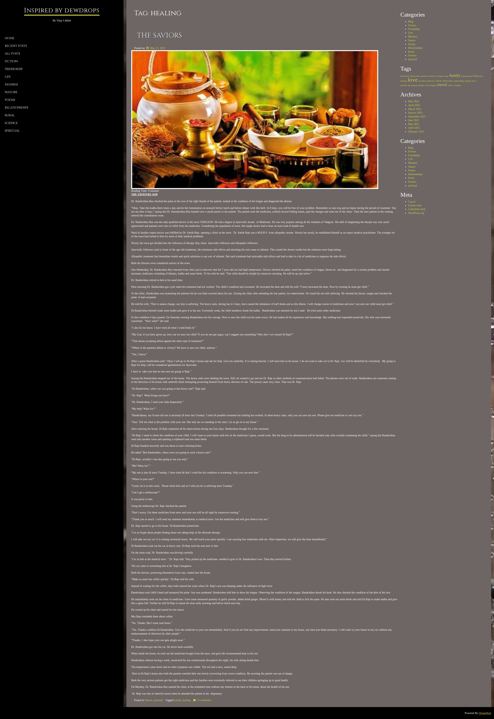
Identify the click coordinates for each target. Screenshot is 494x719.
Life (8, 77)
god (471, 76)
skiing (468, 81)
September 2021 (417, 116)
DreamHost (485, 713)
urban (450, 85)
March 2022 (414, 109)
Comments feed (416, 209)
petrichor (431, 81)
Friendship (14, 69)
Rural (10, 115)
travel (442, 84)
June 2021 (413, 120)
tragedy (433, 85)
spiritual (12, 131)
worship (457, 85)
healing (186, 700)
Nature (11, 92)
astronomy (415, 76)
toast (427, 85)
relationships (459, 81)
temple (421, 85)
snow (474, 81)
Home (9, 38)
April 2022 (414, 105)
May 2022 (413, 101)
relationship (447, 81)
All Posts (12, 53)
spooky (403, 85)
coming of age (442, 76)
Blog (410, 21)
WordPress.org (416, 213)
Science (11, 123)
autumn (423, 76)
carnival (431, 76)
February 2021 (416, 131)
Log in (411, 201)
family (177, 700)
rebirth (439, 81)
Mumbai (11, 84)
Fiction (11, 61)
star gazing (412, 85)
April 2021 (414, 127)
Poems (10, 100)
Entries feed (414, 205)
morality (422, 81)
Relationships (16, 107)
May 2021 (413, 124)
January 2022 (415, 112)
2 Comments (204, 700)
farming (464, 76)
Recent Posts (16, 46)
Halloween (478, 76)
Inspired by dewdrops (62, 10)
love (413, 80)
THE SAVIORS (159, 35)
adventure (404, 76)
